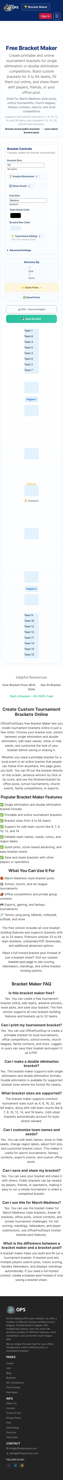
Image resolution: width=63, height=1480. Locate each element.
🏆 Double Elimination (21, 176)
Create (10, 1363)
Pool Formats (13, 1387)
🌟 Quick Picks (30, 287)
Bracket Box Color (19, 222)
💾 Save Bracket (31, 318)
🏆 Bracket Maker (35, 7)
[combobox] (20, 167)
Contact (10, 1408)
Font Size (14, 195)
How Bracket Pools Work (19, 685)
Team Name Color (19, 209)
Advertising (12, 1427)
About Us (11, 1403)
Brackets (11, 1377)
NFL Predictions (15, 1382)
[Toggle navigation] (56, 16)
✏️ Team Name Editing (24, 236)
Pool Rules (12, 1392)
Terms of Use (13, 1413)
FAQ (8, 1422)
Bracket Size (14, 160)
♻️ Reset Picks (31, 297)
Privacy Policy (13, 1417)
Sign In (45, 16)
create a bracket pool (27, 1275)
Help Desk (12, 1437)
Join (8, 1368)
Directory (11, 1432)
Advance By (31, 262)
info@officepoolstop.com (23, 1448)
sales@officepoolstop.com (23, 1453)
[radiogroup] (31, 273)
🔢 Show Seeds (18, 186)
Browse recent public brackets (22, 128)
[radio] (31, 269)
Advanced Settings (20, 250)
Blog (8, 1373)
